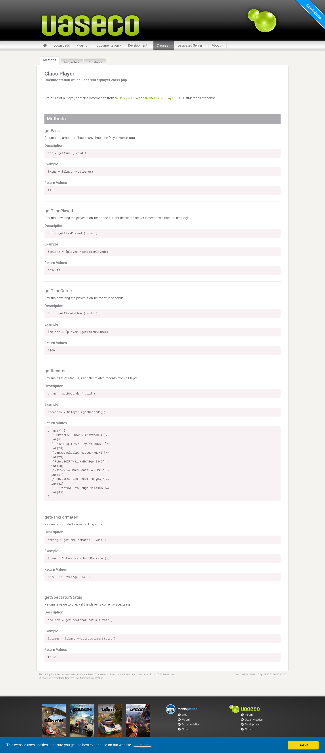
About (216, 45)
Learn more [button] (142, 745)
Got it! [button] (303, 745)
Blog (184, 714)
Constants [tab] (95, 62)
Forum (186, 719)
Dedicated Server (190, 45)
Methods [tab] (49, 60)
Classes (162, 45)
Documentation (108, 45)
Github (186, 729)
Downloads (62, 45)
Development (137, 45)
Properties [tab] (71, 62)
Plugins (82, 45)
